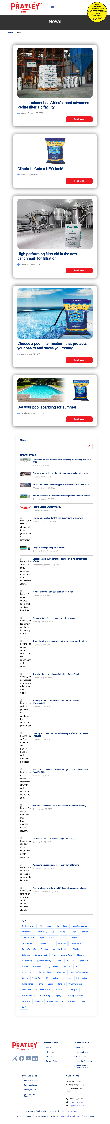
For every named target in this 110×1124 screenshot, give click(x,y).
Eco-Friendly (42, 932)
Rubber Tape (75, 943)
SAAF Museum (28, 943)
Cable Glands (81, 1047)
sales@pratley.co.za (77, 1106)
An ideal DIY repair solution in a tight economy (53, 838)
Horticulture (27, 961)
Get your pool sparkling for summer (46, 407)
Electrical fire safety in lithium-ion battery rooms (54, 618)
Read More (79, 119)
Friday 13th (62, 926)
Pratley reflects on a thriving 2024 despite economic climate (59, 888)
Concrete (26, 1001)
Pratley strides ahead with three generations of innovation (58, 518)
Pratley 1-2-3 (60, 990)
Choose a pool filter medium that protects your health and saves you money (52, 345)
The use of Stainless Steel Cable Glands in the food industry (59, 805)
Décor (50, 984)
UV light (73, 932)
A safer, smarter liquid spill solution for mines (53, 591)
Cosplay (71, 1001)
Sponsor (70, 961)
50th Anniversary (44, 961)
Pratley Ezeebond (75, 996)
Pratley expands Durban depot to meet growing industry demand (61, 473)
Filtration (44, 949)
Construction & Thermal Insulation (83, 1067)
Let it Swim (26, 990)
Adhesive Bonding (60, 949)
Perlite (40, 984)
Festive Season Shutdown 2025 (47, 507)
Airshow (74, 938)
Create (82, 1001)
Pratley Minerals (31, 1090)
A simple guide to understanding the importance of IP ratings (60, 641)
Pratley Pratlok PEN (55, 1001)
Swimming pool (75, 984)
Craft (24, 1007)
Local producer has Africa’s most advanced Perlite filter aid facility (53, 105)
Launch (25, 967)
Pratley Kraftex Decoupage (30, 1095)
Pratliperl (74, 990)
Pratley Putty (45, 996)
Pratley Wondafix (29, 949)
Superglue (59, 996)
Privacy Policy (52, 1061)
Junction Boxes (82, 1052)
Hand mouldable (43, 990)
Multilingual (27, 932)
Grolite (25, 978)
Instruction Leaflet (79, 926)
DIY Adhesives (81, 1057)
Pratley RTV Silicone (44, 972)
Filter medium (82, 978)
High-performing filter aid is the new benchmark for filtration (47, 256)
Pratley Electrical (31, 1081)
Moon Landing (52, 978)
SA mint (42, 943)
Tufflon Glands (28, 938)
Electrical (37, 967)
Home (10, 33)
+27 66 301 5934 (76, 1102)
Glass (78, 967)
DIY (52, 943)
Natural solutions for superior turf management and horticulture (61, 495)
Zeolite (62, 932)
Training (59, 961)
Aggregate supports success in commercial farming (56, 865)
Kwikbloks (67, 978)
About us (50, 1052)
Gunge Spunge (52, 967)
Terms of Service (82, 1116)
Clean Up (61, 972)
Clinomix (80, 955)
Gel (53, 932)
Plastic (76, 949)
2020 (64, 938)
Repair (41, 938)
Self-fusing (67, 967)
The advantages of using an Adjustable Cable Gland (56, 674)
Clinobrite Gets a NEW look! (40, 169)
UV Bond (62, 943)
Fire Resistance (28, 996)
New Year (53, 938)
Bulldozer (26, 955)
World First (36, 978)
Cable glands (27, 984)
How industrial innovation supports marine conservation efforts (61, 484)
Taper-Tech (83, 961)
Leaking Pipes (66, 955)
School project (41, 955)
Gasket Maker (28, 926)
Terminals (85, 932)
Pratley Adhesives (31, 1085)
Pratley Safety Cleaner (78, 972)
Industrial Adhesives (84, 1061)
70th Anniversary (45, 926)
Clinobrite (38, 1001)
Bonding (61, 984)
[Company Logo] (26, 7)
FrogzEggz (26, 972)
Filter (54, 955)
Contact (49, 1057)
